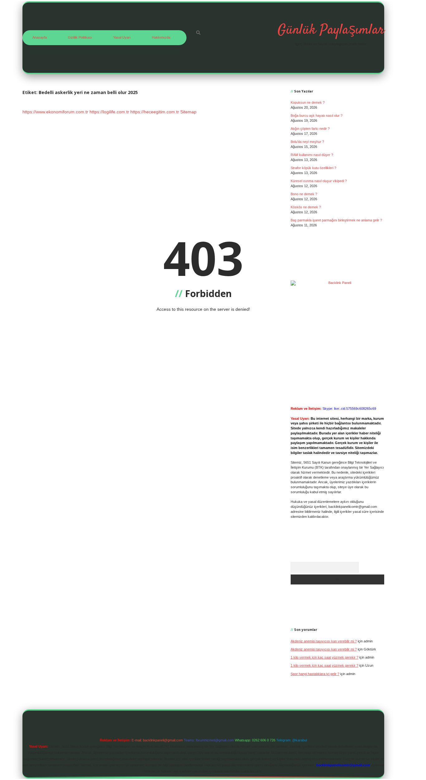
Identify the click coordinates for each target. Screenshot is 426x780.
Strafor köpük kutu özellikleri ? (313, 168)
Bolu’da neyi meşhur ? (307, 142)
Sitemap (188, 111)
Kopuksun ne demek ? (308, 102)
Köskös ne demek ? (306, 207)
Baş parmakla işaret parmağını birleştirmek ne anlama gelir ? (336, 220)
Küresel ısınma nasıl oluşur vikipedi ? (319, 181)
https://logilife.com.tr (109, 111)
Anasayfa (39, 37)
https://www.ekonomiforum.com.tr (55, 111)
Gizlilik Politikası (80, 37)
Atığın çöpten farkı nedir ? (310, 128)
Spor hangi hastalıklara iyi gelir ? (315, 674)
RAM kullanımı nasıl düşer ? (312, 155)
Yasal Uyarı (122, 37)
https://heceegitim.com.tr (154, 111)
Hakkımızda (161, 37)
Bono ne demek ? (304, 194)
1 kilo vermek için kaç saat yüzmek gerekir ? (324, 657)
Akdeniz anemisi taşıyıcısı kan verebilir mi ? (324, 641)
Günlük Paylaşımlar (331, 30)
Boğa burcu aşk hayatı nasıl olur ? (316, 115)
